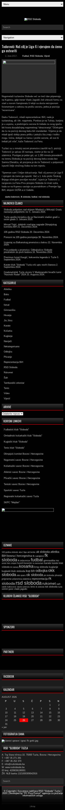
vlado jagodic (20, 589)
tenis (33, 587)
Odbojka (8, 351)
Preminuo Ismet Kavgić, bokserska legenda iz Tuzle (30, 257)
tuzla (60, 587)
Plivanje (8, 357)
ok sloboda (34, 575)
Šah (6, 377)
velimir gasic (8, 589)
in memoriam (38, 563)
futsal (6, 305)
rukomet (49, 583)
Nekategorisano (11, 346)
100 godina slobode (10, 552)
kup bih (30, 570)
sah (58, 584)
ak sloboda (43, 551)
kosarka (26, 566)
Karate (7, 325)
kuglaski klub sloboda (13, 571)
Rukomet (8, 372)
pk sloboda (49, 575)
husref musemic (24, 563)
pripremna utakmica (21, 579)
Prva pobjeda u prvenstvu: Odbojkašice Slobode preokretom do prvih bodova (28, 251)
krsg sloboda (41, 566)
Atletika (7, 289)
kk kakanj (14, 567)
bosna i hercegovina (19, 555)
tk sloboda (40, 587)
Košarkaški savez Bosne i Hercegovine (23, 466)
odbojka (41, 571)
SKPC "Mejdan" (12, 502)
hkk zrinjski (11, 563)
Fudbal (25, 56)
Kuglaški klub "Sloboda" (16, 441)
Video (7, 393)
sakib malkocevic (9, 587)
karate (47, 563)
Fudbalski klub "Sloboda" (16, 429)
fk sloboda (26, 197)
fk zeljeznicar (24, 560)
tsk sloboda (51, 586)
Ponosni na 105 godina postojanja (21, 237)
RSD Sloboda (36, 56)
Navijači (8, 341)
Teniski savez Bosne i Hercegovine (21, 484)
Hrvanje (7, 315)
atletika (54, 551)
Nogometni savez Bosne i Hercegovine (23, 460)
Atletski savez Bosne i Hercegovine (22, 472)
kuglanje (53, 567)
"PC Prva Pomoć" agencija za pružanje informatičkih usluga (43, 794)
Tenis (6, 388)
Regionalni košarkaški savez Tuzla (21, 496)
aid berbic (31, 552)
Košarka (8, 331)
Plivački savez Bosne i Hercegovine (22, 478)
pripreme (7, 578)
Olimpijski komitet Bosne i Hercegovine (23, 454)
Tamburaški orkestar (14, 383)
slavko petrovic (23, 587)
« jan (4, 727)
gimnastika (49, 560)
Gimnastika (9, 310)
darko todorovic (12, 197)
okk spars (21, 575)
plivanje (58, 575)
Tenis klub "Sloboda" (14, 447)
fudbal (34, 197)
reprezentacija (40, 578)
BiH (4, 555)
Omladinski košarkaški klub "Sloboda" (23, 435)
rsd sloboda (44, 197)
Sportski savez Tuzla (14, 490)
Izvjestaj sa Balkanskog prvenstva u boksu (25, 242)
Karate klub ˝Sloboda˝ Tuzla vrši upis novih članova (29, 264)
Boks (6, 294)
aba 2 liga (23, 552)
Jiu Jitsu (8, 320)
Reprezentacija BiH (13, 362)
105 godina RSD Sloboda (16, 232)
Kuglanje (8, 336)
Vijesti (47, 56)
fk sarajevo (38, 556)
